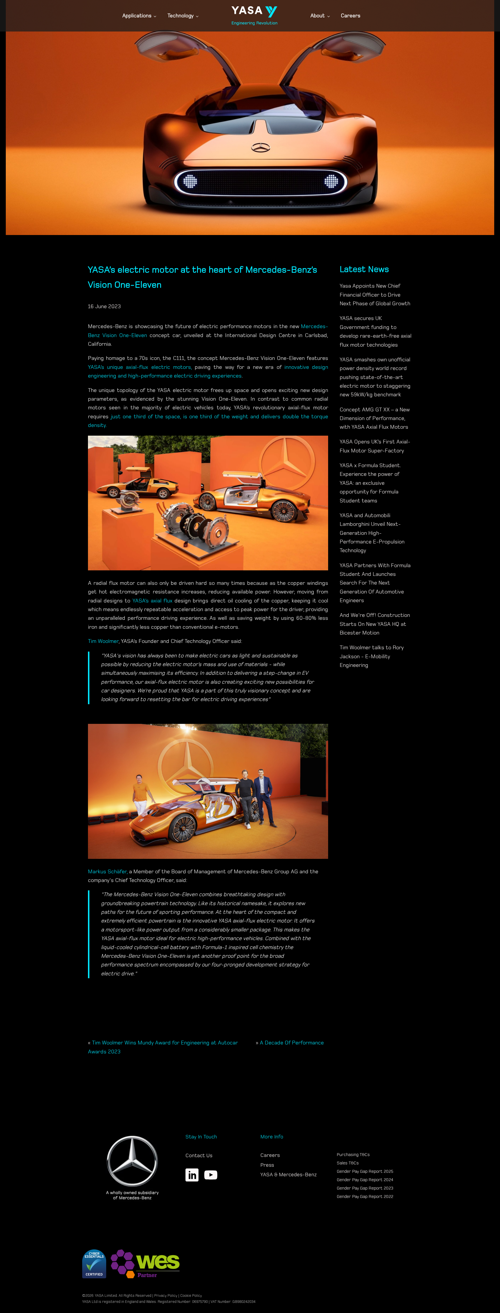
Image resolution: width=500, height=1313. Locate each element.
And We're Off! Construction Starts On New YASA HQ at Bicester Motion (375, 624)
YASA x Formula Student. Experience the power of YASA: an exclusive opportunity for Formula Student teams (370, 483)
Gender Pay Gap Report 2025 (365, 1171)
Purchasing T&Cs (353, 1154)
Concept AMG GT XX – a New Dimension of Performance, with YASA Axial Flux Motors (375, 418)
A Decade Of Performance (292, 1043)
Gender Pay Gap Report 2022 (365, 1196)
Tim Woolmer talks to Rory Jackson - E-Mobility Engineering (372, 656)
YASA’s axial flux (152, 601)
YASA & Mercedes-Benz (288, 1175)
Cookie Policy (191, 1295)
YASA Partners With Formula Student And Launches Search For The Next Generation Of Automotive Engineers (375, 583)
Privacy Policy (165, 1295)
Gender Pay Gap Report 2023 (365, 1188)
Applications (136, 15)
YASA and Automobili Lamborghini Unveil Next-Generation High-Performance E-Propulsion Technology (372, 533)
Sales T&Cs (348, 1163)
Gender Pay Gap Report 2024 (365, 1180)
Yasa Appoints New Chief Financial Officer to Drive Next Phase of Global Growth (375, 295)
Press (267, 1165)
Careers (350, 15)
